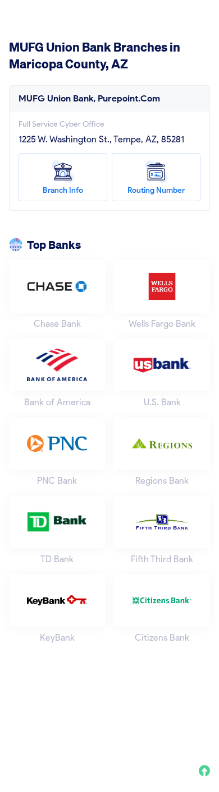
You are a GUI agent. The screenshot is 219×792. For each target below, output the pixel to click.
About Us (24, 719)
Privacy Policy (78, 719)
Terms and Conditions (153, 719)
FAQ (16, 733)
